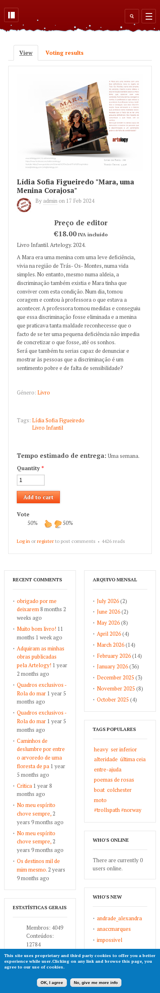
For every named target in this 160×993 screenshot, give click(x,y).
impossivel (109, 940)
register (45, 541)
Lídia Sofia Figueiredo (58, 420)
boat (99, 790)
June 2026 (108, 611)
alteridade (106, 759)
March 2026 (110, 644)
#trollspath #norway (118, 810)
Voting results (65, 52)
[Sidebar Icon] (11, 15)
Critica (24, 785)
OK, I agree (52, 982)
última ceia (133, 759)
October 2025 (113, 699)
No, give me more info (96, 982)
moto (100, 800)
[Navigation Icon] (149, 16)
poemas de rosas (114, 779)
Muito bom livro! (36, 628)
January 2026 (112, 666)
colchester (119, 790)
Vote (23, 514)
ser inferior (124, 749)
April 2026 (109, 633)
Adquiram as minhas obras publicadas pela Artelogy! (40, 657)
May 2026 (108, 622)
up (48, 524)
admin (50, 200)
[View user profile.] (26, 210)
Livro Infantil (47, 427)
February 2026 (114, 655)
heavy (101, 749)
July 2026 (108, 601)
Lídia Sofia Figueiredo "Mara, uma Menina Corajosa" (75, 186)
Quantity (30, 468)
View (28, 52)
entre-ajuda (107, 769)
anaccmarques (114, 928)
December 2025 (115, 677)
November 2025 (116, 688)
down (58, 524)
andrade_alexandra (119, 918)
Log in (23, 541)
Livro (43, 392)
